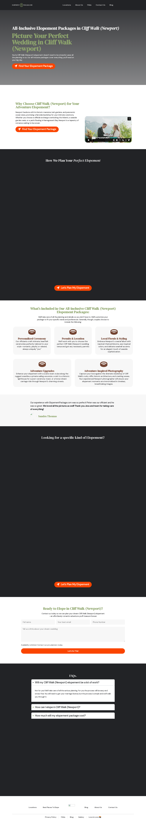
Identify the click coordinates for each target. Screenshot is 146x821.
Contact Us (100, 5)
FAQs (89, 5)
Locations (67, 5)
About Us (79, 5)
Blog (111, 5)
